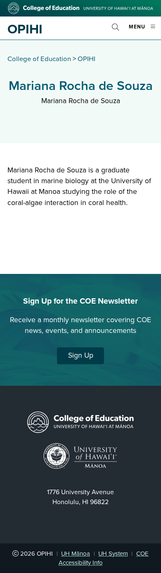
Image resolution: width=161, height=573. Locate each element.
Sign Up (80, 355)
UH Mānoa (75, 553)
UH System (113, 553)
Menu (145, 30)
